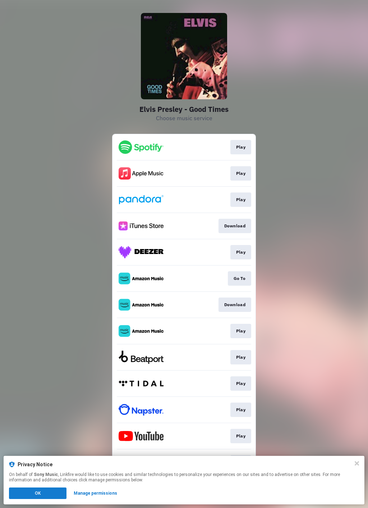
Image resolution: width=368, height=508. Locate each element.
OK (38, 493)
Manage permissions (95, 493)
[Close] (357, 463)
